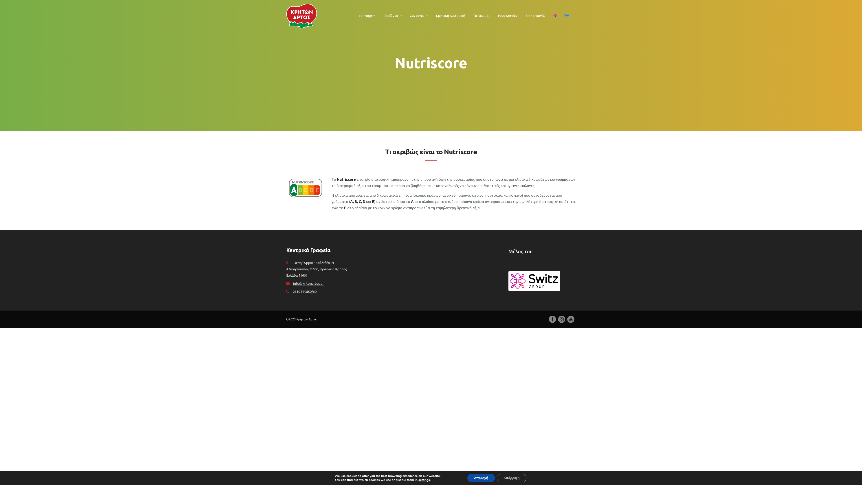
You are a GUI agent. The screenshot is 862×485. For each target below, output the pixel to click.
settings (424, 480)
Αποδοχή (481, 478)
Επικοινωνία (535, 16)
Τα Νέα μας (481, 16)
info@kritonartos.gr (308, 283)
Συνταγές (417, 16)
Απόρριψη (512, 478)
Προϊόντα (390, 16)
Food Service (508, 16)
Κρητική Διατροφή (450, 16)
